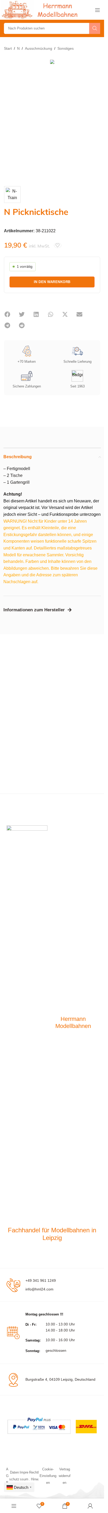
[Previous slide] (9, 118)
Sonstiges (65, 48)
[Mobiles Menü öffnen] (97, 10)
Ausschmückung (38, 48)
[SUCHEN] (94, 28)
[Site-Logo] (40, 9)
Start (8, 48)
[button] (7, 314)
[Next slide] (95, 118)
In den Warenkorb (52, 282)
